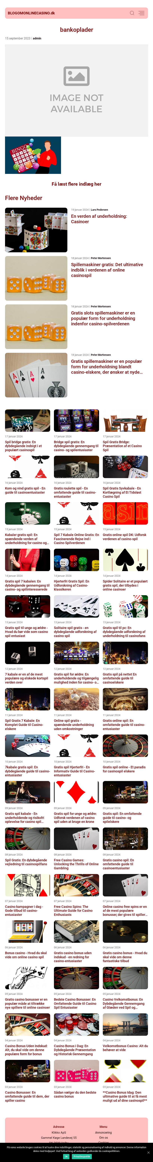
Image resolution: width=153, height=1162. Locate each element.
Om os (103, 1137)
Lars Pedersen (99, 209)
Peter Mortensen (101, 258)
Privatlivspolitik (82, 1156)
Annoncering (103, 1132)
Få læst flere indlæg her (76, 184)
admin (37, 38)
